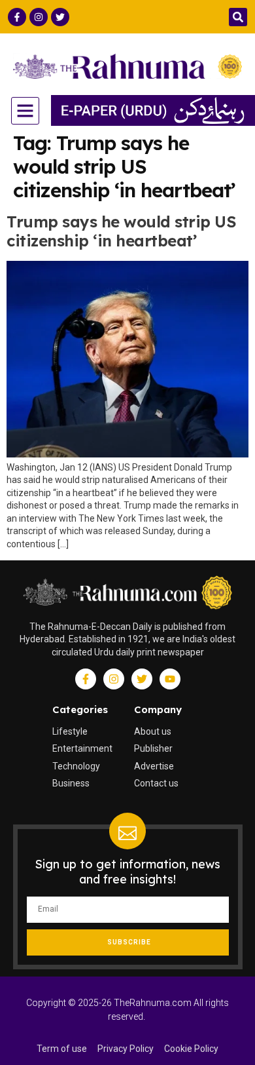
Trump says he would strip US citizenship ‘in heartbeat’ (121, 231)
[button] (238, 17)
